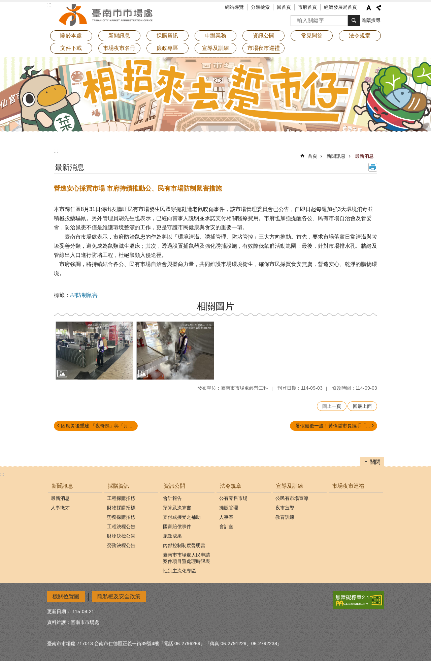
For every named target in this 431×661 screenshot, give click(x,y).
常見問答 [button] (312, 35)
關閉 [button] (375, 462)
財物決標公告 (121, 536)
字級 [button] (369, 8)
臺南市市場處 (106, 15)
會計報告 (172, 498)
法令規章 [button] (359, 35)
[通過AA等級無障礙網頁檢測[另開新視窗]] (358, 600)
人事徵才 (60, 507)
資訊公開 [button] (263, 35)
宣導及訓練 (289, 486)
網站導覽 (234, 7)
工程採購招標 (121, 498)
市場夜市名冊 (119, 48)
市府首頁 (307, 7)
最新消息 (364, 156)
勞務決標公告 (121, 545)
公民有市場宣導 (291, 498)
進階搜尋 (371, 20)
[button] (94, 351)
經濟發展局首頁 (340, 7)
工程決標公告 (121, 526)
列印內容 (372, 167)
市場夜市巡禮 (263, 48)
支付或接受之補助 (182, 517)
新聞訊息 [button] (119, 35)
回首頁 (284, 7)
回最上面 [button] (362, 406)
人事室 (226, 517)
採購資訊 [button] (167, 35)
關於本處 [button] (71, 35)
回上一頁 (331, 406)
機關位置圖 (66, 596)
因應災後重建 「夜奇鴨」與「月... (96, 425)
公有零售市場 (233, 498)
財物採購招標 (121, 507)
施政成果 (172, 536)
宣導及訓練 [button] (215, 48)
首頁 (312, 156)
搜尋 (296, 18)
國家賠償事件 (177, 526)
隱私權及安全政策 (118, 596)
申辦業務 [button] (215, 35)
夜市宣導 (284, 507)
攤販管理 (228, 507)
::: (56, 151)
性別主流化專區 (179, 570)
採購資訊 (118, 486)
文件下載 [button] (71, 48)
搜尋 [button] (354, 20)
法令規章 (230, 486)
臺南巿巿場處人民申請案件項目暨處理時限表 (186, 558)
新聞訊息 (336, 156)
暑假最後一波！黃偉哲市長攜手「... (332, 425)
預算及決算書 (177, 507)
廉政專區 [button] (167, 48)
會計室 (226, 526)
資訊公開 (174, 486)
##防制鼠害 (84, 295)
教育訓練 (284, 517)
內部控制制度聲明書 (184, 545)
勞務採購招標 (121, 517)
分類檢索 (260, 7)
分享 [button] (379, 8)
